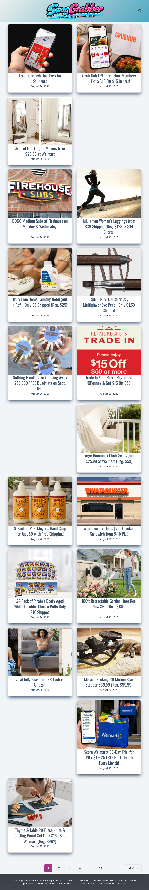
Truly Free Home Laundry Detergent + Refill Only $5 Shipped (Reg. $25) (40, 302)
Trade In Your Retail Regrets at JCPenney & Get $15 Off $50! (109, 380)
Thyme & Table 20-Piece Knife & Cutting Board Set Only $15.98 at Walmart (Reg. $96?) (40, 835)
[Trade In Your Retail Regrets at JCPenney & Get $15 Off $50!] (109, 350)
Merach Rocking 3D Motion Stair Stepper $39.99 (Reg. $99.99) (109, 682)
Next (131, 868)
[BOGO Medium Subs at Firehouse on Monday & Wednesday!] (40, 193)
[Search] (140, 10)
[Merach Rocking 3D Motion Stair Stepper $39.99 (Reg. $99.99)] (109, 652)
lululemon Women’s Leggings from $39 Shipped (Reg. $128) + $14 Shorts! (109, 226)
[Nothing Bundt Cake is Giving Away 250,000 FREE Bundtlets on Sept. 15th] (40, 350)
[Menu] (9, 11)
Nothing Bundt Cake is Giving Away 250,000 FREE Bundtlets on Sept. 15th (40, 383)
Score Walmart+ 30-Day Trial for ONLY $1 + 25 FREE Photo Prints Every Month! (109, 757)
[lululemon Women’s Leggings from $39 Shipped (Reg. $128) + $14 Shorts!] (109, 193)
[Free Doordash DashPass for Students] (40, 48)
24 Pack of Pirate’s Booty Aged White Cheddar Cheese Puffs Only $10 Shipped (40, 606)
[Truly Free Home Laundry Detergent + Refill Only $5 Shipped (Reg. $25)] (40, 272)
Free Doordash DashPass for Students (40, 78)
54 (101, 868)
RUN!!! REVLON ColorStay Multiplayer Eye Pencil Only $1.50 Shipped (109, 304)
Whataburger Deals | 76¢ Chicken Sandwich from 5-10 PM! (108, 531)
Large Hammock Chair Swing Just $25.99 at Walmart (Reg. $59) (109, 458)
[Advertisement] (109, 122)
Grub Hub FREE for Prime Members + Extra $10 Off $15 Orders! (109, 78)
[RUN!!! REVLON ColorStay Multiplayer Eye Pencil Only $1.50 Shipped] (109, 272)
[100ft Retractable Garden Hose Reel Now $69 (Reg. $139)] (109, 573)
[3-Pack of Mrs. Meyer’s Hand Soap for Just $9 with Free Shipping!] (40, 501)
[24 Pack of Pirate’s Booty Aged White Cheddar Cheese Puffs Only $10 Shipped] (40, 573)
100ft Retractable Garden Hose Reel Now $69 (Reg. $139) (109, 604)
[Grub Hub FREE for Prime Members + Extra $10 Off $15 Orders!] (109, 48)
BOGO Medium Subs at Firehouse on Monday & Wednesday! (40, 224)
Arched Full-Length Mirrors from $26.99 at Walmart (40, 151)
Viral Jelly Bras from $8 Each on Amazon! (40, 682)
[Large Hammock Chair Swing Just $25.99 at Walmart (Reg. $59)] (109, 428)
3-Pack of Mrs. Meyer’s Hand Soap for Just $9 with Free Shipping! (40, 531)
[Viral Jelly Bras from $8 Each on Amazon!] (40, 652)
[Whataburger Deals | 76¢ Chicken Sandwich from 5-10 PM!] (109, 501)
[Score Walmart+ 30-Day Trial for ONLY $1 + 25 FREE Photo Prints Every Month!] (109, 724)
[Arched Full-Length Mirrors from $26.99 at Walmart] (40, 121)
